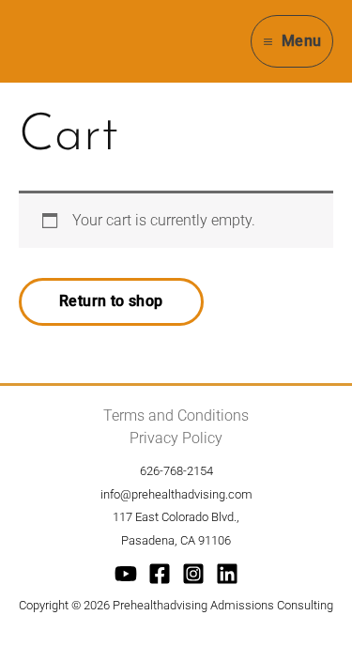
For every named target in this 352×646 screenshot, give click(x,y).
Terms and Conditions (176, 415)
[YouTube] (126, 573)
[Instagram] (193, 573)
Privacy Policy (176, 438)
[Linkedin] (227, 573)
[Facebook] (159, 573)
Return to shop (111, 301)
